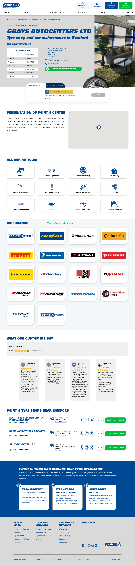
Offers (103, 12)
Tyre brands (40, 536)
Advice (39, 539)
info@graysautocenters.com (59, 60)
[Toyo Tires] (83, 294)
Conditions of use (60, 559)
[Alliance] (114, 274)
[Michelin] (52, 255)
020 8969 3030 (60, 422)
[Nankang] (52, 294)
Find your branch (111, 6)
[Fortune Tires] (20, 315)
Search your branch (21, 529)
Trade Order (18, 542)
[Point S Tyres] (20, 236)
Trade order (97, 6)
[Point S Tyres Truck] (52, 315)
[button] (98, 127)
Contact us (63, 539)
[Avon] (20, 294)
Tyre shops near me (20, 19)
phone (82, 420)
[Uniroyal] (83, 274)
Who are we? (64, 529)
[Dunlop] (20, 274)
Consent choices (83, 559)
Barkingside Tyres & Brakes (27, 431)
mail (87, 420)
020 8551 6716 (60, 435)
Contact (81, 12)
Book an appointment (125, 6)
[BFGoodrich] (52, 274)
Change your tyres (82, 6)
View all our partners (58, 223)
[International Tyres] (114, 294)
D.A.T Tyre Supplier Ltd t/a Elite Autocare (26, 419)
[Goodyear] (52, 236)
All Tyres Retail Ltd (22, 444)
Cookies (39, 559)
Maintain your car (43, 532)
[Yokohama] (83, 255)
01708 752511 (53, 64)
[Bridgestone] (83, 236)
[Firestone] (114, 255)
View (100, 420)
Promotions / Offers (21, 539)
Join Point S (64, 532)
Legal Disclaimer (20, 559)
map (92, 420)
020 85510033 (60, 450)
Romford (35, 19)
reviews (34, 25)
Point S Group (64, 536)
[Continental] (114, 236)
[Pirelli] (20, 255)
